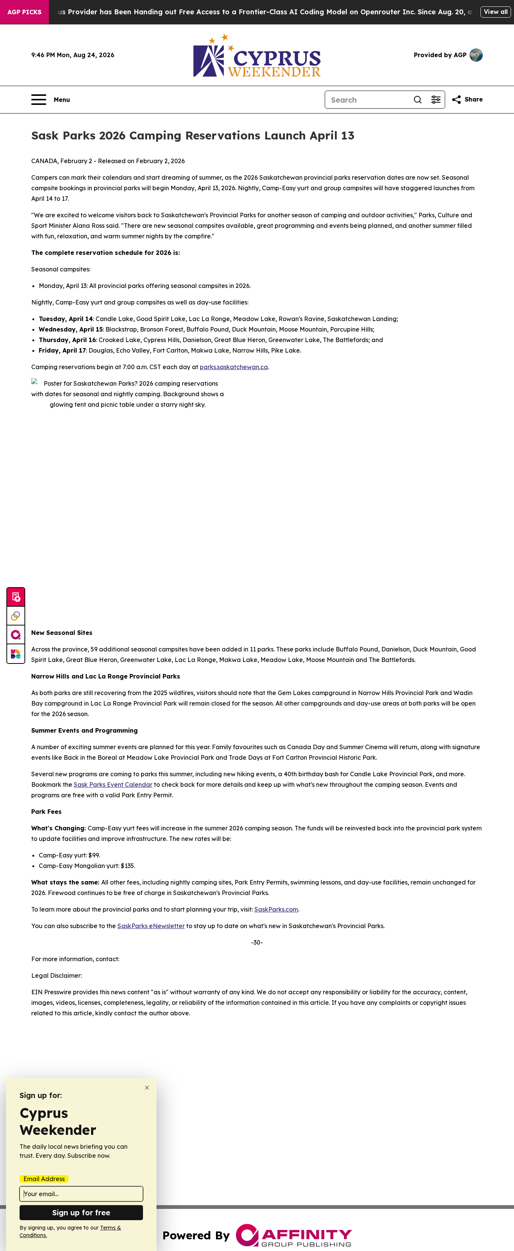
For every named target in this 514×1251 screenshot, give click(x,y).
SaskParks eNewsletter (151, 926)
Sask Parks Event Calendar (113, 784)
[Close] (147, 1087)
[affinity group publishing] (15, 635)
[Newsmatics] (15, 653)
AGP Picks (24, 12)
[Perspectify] (15, 616)
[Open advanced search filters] (436, 99)
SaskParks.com (276, 909)
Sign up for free (81, 1212)
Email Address (44, 1179)
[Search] (418, 99)
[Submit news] (15, 597)
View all (496, 11)
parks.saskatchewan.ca (234, 367)
